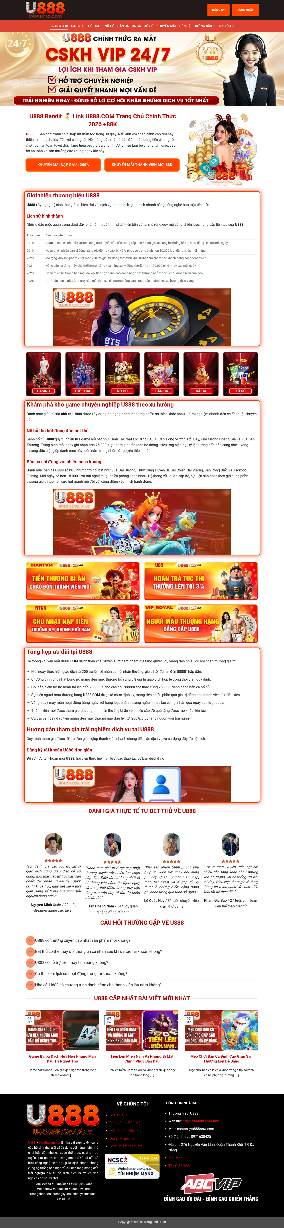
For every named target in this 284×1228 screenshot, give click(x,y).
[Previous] (11, 69)
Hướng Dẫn (203, 26)
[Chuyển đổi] (30, 941)
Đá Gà (136, 26)
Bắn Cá (123, 26)
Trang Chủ (59, 26)
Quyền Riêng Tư (121, 1138)
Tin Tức (224, 26)
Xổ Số (149, 26)
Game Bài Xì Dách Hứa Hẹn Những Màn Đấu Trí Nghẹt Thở (62, 1058)
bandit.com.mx (49, 1142)
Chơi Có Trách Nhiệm (125, 1146)
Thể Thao (94, 26)
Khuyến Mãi (166, 26)
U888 (32, 1142)
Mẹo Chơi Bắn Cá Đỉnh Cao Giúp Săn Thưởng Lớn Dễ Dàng (221, 1058)
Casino (77, 26)
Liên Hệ (185, 26)
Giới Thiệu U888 (121, 1115)
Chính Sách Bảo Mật (125, 1123)
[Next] (273, 69)
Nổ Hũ (109, 26)
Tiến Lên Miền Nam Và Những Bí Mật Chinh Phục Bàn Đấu (142, 1058)
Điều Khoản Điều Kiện (126, 1131)
